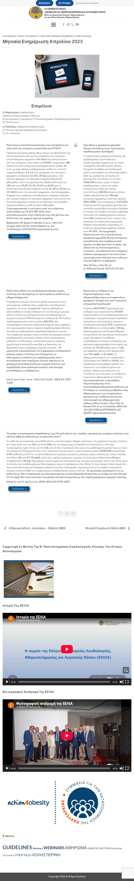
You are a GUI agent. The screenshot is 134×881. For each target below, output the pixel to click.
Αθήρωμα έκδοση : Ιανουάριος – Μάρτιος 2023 (36, 528)
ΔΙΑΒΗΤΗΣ (93, 848)
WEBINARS (53, 847)
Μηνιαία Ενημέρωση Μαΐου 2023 (105, 528)
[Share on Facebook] (61, 514)
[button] (53, 24)
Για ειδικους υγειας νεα (38, 36)
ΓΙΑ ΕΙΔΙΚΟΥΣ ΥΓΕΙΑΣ (13, 36)
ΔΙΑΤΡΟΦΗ (105, 848)
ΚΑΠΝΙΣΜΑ (117, 848)
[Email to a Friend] (73, 514)
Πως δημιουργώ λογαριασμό (87, 3)
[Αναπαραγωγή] (7, 682)
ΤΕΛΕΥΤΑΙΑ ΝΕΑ (83, 36)
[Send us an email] (68, 24)
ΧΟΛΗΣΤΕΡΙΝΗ (46, 854)
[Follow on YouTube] (77, 24)
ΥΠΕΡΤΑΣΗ (23, 855)
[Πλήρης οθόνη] (127, 682)
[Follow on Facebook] (63, 24)
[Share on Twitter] (67, 514)
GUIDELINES (17, 847)
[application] (67, 649)
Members (38, 848)
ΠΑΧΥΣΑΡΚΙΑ (8, 855)
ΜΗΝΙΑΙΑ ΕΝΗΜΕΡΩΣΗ (63, 36)
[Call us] (72, 24)
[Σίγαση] (122, 682)
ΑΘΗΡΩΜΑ (76, 847)
